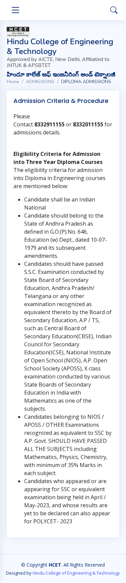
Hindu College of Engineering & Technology (76, 573)
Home (13, 81)
